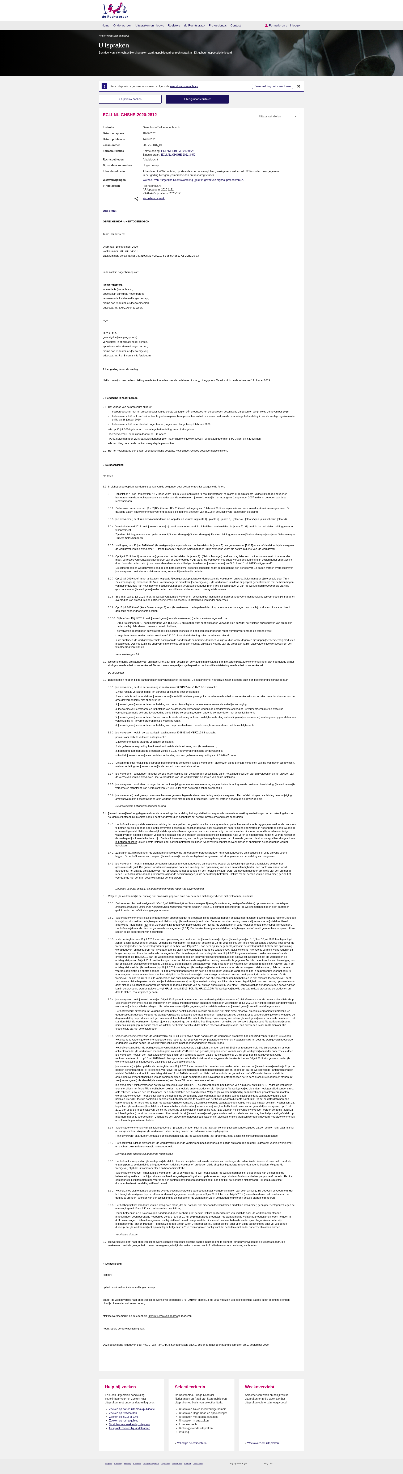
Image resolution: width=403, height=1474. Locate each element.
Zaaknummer (111, 145)
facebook (281, 1463)
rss (251, 1463)
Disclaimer (198, 1463)
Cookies (137, 1463)
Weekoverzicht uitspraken (263, 1443)
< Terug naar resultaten (197, 99)
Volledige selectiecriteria (192, 1443)
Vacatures (177, 1463)
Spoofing (165, 1463)
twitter (276, 1463)
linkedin (292, 1463)
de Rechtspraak (194, 25)
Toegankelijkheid (151, 1463)
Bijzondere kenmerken (117, 165)
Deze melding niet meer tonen (272, 86)
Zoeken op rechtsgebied (123, 1420)
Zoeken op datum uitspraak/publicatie (132, 1409)
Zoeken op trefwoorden (123, 1413)
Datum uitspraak (113, 133)
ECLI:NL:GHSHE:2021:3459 (178, 154)
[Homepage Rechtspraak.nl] (114, 9)
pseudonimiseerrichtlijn (184, 86)
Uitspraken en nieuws (149, 25)
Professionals (218, 25)
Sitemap (118, 1463)
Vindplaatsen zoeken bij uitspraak (129, 1424)
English (108, 1463)
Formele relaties (113, 150)
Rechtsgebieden (113, 159)
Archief (187, 1463)
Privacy (127, 1463)
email (256, 1463)
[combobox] (278, 116)
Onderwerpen (122, 25)
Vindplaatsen (111, 185)
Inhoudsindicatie (114, 171)
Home (106, 25)
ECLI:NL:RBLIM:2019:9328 (177, 150)
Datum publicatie (114, 139)
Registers (174, 25)
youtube (298, 1463)
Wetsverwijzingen (114, 179)
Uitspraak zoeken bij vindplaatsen (129, 1428)
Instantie (108, 127)
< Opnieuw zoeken (130, 99)
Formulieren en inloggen (285, 25)
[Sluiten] (298, 86)
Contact (235, 25)
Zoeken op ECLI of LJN (123, 1416)
